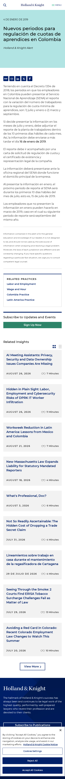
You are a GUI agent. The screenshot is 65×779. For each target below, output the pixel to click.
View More (31, 666)
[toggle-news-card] (54, 346)
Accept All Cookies (32, 770)
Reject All (32, 760)
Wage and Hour (16, 289)
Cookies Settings (32, 751)
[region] (32, 751)
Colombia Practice (18, 294)
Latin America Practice (20, 299)
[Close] (60, 730)
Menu (58, 5)
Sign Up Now (33, 325)
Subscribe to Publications (32, 725)
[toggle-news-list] (60, 346)
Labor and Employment (21, 284)
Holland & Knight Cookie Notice (40, 744)
